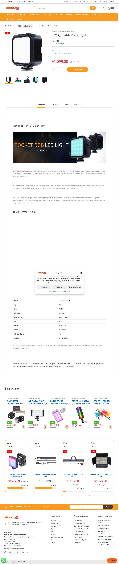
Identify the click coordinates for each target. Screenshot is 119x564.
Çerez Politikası (53, 291)
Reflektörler (77, 542)
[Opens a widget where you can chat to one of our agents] (112, 560)
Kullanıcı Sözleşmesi (103, 528)
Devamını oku (88, 427)
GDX (57, 41)
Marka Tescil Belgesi (103, 525)
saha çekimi (37, 366)
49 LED (83, 364)
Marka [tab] (66, 105)
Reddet (59, 287)
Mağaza (53, 526)
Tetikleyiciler (58, 15)
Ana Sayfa (8, 26)
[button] (81, 273)
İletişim (112, 1)
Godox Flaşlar (78, 520)
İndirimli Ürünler (68, 1)
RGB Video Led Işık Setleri (81, 540)
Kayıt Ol (108, 507)
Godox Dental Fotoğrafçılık (81, 526)
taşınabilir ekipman (48, 366)
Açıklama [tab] (41, 105)
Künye (68, 291)
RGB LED (18, 366)
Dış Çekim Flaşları (35, 15)
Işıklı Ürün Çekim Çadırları (81, 534)
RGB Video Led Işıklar (25, 26)
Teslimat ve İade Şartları (104, 539)
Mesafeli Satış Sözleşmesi (105, 536)
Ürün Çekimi (9, 19)
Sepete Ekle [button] (23, 427)
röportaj (30, 366)
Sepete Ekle (79, 69)
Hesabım (104, 1)
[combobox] (61, 8)
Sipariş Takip (89, 1)
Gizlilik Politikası (102, 531)
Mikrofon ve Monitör (82, 15)
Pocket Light (94, 364)
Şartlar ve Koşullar (103, 542)
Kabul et (44, 287)
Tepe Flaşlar (47, 15)
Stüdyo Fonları (96, 15)
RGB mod (25, 366)
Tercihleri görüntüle (75, 287)
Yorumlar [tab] (78, 105)
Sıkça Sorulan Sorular (57, 537)
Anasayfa (54, 520)
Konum (31, 1)
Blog (96, 1)
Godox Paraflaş (10, 562)
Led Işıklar (69, 15)
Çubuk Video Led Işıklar (78, 398)
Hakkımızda (78, 1)
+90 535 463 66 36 (20, 1)
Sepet (52, 529)
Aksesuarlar (20, 19)
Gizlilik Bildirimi (62, 291)
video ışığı (58, 366)
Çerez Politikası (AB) (103, 545)
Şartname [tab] (54, 105)
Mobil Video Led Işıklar (58, 31)
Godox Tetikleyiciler (79, 523)
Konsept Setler (10, 15)
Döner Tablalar (78, 537)
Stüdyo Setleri (22, 15)
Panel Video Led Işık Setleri (81, 529)
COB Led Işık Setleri (79, 531)
